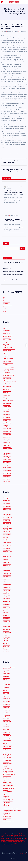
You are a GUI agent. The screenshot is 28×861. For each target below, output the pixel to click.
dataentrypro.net (6, 333)
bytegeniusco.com (6, 443)
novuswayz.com (6, 712)
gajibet (16, 843)
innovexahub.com (6, 682)
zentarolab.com (6, 643)
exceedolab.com (6, 729)
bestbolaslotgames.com (8, 785)
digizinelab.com (6, 559)
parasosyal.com (6, 384)
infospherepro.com (7, 740)
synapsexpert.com (6, 641)
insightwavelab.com (7, 746)
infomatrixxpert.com (7, 532)
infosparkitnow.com (7, 509)
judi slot (4, 297)
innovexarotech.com (7, 470)
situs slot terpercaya (8, 835)
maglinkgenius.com (7, 543)
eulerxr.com (5, 758)
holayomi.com (6, 807)
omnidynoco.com (6, 637)
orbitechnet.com (6, 634)
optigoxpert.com (6, 710)
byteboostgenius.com (7, 582)
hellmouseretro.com (7, 391)
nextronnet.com (6, 615)
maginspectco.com (7, 479)
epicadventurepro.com (7, 744)
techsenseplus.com (6, 447)
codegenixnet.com (6, 462)
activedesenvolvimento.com (8, 779)
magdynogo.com (6, 481)
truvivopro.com (6, 687)
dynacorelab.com (6, 684)
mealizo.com (5, 352)
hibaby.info (5, 790)
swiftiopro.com (6, 723)
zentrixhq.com (6, 606)
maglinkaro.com (6, 570)
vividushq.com (6, 627)
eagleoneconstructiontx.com (9, 774)
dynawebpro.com (6, 623)
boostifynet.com (6, 706)
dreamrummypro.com (7, 334)
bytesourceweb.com (7, 464)
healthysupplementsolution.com (9, 412)
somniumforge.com (7, 378)
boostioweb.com (6, 670)
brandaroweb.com (6, 649)
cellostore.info (6, 355)
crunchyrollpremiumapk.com (9, 367)
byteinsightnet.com (7, 526)
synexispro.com (6, 805)
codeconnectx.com (6, 531)
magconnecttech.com (7, 763)
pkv (3, 298)
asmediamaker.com (7, 356)
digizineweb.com (6, 529)
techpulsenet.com (6, 554)
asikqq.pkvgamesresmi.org (6, 844)
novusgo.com (5, 749)
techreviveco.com (6, 568)
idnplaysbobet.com (7, 782)
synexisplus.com (6, 678)
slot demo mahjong (7, 308)
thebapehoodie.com (7, 383)
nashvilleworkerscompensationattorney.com (12, 810)
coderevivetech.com (7, 467)
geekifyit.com (6, 364)
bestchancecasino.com (7, 794)
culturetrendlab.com (7, 754)
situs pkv (18, 833)
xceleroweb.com (6, 646)
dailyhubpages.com (7, 780)
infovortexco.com (6, 557)
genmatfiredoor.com (7, 768)
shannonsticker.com (7, 339)
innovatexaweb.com (7, 506)
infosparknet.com (6, 596)
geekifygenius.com (7, 760)
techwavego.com (6, 560)
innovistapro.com (6, 718)
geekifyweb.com (6, 512)
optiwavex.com (6, 635)
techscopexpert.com (7, 431)
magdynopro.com (6, 437)
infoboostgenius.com (7, 448)
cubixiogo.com (6, 631)
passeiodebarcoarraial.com (8, 342)
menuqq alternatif (5, 833)
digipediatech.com (6, 419)
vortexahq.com (6, 690)
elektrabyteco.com (6, 550)
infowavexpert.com (7, 442)
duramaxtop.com (6, 395)
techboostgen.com (6, 501)
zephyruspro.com (6, 601)
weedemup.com (6, 793)
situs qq (4, 311)
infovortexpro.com (6, 471)
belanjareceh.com (6, 338)
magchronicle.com (6, 417)
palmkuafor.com (6, 331)
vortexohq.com (6, 743)
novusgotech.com (6, 613)
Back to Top (14, 858)
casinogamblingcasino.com (8, 370)
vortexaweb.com (6, 696)
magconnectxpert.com (7, 551)
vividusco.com (6, 688)
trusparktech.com (6, 702)
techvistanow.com (6, 536)
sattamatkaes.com (6, 366)
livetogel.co (5, 766)
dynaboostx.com (6, 715)
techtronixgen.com (7, 426)
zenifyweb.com (6, 765)
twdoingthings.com (7, 398)
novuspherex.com (6, 699)
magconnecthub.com (7, 581)
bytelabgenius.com (7, 434)
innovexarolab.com (7, 457)
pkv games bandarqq (7, 305)
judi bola (12, 215)
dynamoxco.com (6, 617)
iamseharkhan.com (7, 345)
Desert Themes (23, 853)
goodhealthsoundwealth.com (9, 387)
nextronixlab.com (6, 604)
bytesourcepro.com (7, 573)
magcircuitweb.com (7, 429)
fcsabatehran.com (6, 392)
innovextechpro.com (7, 428)
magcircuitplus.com (7, 473)
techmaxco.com (6, 727)
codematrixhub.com (7, 445)
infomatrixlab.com (7, 576)
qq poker (22, 840)
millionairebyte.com (7, 818)
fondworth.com (6, 344)
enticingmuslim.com (7, 386)
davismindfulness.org (7, 816)
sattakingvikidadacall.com (8, 783)
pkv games (14, 153)
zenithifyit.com (6, 692)
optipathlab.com (6, 673)
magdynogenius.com (7, 423)
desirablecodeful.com (7, 403)
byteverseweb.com (6, 579)
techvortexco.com (6, 511)
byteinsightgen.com (7, 453)
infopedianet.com (6, 585)
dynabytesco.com (6, 732)
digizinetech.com (6, 454)
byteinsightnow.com (7, 465)
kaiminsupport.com (7, 336)
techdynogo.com (6, 415)
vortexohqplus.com (7, 721)
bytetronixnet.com (6, 476)
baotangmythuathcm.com (8, 375)
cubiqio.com (5, 737)
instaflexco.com (6, 716)
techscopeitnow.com (7, 475)
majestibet (8, 843)
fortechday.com (6, 819)
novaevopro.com (6, 701)
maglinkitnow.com (7, 420)
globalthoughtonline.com (8, 358)
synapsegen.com (6, 624)
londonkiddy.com (6, 813)
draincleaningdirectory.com (8, 373)
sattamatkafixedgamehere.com (9, 786)
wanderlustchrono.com (7, 752)
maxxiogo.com (6, 612)
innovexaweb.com (6, 620)
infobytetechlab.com (7, 459)
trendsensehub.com (7, 755)
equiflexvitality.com (7, 776)
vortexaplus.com (6, 629)
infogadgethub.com (7, 498)
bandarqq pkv (4, 841)
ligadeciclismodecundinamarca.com (10, 808)
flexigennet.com (6, 405)
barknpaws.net (6, 353)
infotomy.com (6, 411)
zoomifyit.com (6, 651)
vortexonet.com (6, 679)
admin (5, 31)
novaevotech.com (6, 540)
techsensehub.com (6, 503)
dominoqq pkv (6, 303)
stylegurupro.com (6, 734)
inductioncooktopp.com (8, 799)
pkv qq (10, 833)
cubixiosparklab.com (7, 539)
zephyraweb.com (6, 695)
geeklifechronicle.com (7, 738)
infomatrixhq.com (6, 537)
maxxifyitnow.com (6, 598)
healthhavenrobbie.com (8, 771)
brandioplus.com (6, 621)
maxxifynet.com (6, 681)
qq (3, 300)
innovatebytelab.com (7, 517)
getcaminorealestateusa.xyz (9, 821)
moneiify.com (6, 359)
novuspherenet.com (7, 632)
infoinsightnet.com (7, 523)
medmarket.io (6, 408)
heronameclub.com (7, 406)
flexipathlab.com (6, 626)
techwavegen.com (6, 450)
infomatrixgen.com (7, 456)
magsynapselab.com (7, 425)
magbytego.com (6, 520)
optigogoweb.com (6, 648)
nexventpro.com (6, 707)
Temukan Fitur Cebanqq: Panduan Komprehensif (13, 271)
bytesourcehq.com (6, 525)
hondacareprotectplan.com (8, 369)
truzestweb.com (6, 640)
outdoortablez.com (7, 409)
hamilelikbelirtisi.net (7, 724)
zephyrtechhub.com (7, 638)
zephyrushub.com (6, 671)
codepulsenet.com (6, 587)
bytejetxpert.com (6, 478)
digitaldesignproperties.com (9, 349)
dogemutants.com (6, 394)
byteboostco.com (6, 548)
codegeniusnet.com (7, 522)
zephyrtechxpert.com (7, 556)
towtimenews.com (6, 372)
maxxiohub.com (6, 693)
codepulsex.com (6, 562)
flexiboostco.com (6, 668)
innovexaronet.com (7, 534)
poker (4, 309)
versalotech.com (6, 726)
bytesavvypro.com (6, 451)
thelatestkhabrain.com (7, 347)
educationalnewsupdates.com (9, 667)
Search (5, 243)
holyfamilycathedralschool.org (9, 811)
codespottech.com (6, 414)
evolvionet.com (6, 676)
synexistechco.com (6, 685)
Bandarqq (9, 31)
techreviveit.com (6, 440)
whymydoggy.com (6, 327)
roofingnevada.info (7, 802)
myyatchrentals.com (7, 361)
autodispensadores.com (8, 797)
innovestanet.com (6, 607)
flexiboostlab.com (6, 720)
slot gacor (9, 841)
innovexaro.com (6, 593)
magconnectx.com (6, 804)
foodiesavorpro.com (7, 741)
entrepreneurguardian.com (8, 788)
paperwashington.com (7, 791)
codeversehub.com (6, 578)
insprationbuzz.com (7, 341)
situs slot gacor (7, 836)
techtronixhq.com (6, 497)
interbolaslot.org (6, 330)
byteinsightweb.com (7, 422)
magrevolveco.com (7, 468)
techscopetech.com (7, 564)
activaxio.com (6, 730)
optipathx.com (6, 602)
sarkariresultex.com (7, 350)
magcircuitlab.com (7, 545)
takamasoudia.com (7, 397)
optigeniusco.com (6, 698)
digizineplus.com (6, 592)
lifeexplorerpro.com (7, 748)
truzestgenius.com (6, 553)
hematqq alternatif (10, 838)
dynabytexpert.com (7, 609)
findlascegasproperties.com (8, 769)
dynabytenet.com (6, 571)
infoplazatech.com (7, 514)
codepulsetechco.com (7, 528)
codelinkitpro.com (6, 500)
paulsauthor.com (6, 401)
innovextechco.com (7, 542)
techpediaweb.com (6, 433)
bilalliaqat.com (6, 796)
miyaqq (13, 843)
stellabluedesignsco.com (8, 400)
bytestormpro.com (6, 751)
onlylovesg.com (6, 777)
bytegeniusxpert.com (7, 515)
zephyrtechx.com (6, 709)
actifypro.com (6, 713)
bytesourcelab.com (7, 595)
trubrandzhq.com (6, 704)
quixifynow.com (6, 599)
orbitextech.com (6, 762)
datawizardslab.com (7, 735)
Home (14, 17)
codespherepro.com (7, 461)
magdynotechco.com (7, 508)
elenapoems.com (6, 389)
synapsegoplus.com (7, 584)
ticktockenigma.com (7, 757)
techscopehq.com (6, 590)
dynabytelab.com (6, 674)
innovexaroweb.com (7, 567)
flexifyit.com (5, 610)
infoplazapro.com (6, 439)
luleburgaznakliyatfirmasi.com (9, 381)
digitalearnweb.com (7, 328)
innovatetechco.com (7, 436)
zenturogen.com (6, 618)
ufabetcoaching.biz (7, 814)
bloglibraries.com (6, 380)
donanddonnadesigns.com (8, 772)
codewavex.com (6, 546)
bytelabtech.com (6, 504)
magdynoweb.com (6, 565)
